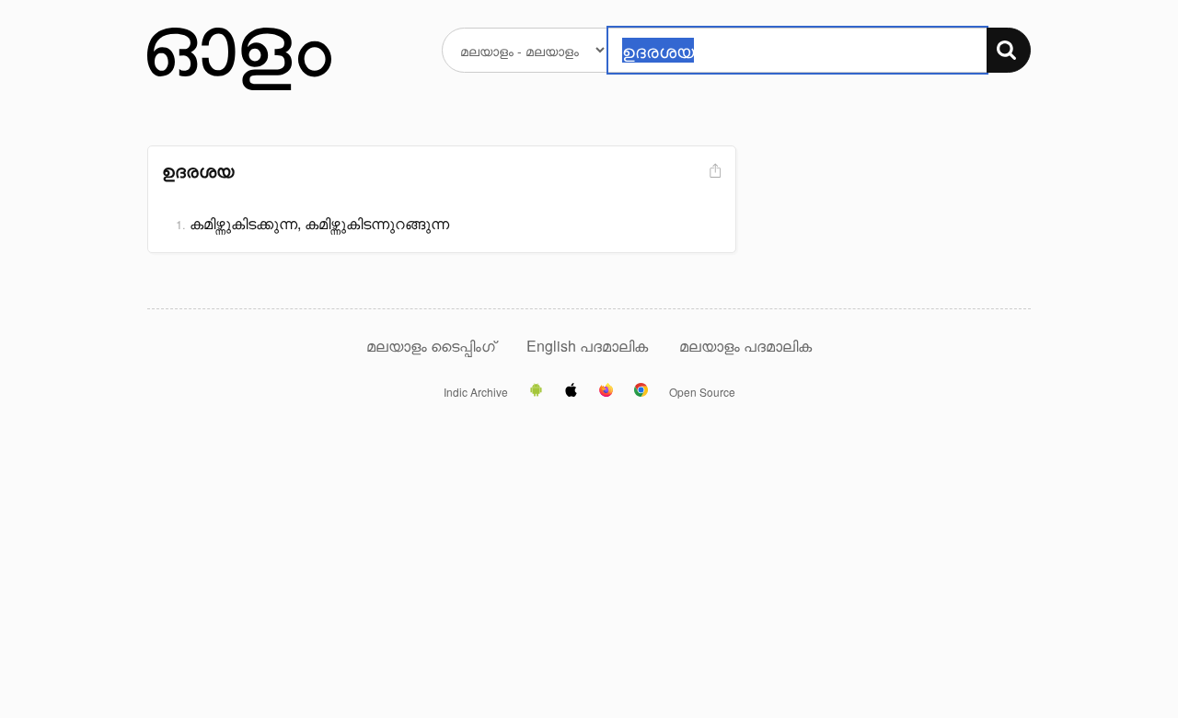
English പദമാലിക (589, 345)
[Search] (1009, 50)
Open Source (702, 392)
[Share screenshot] (713, 171)
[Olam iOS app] (571, 391)
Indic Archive (476, 392)
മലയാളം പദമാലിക (745, 345)
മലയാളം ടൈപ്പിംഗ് (430, 345)
